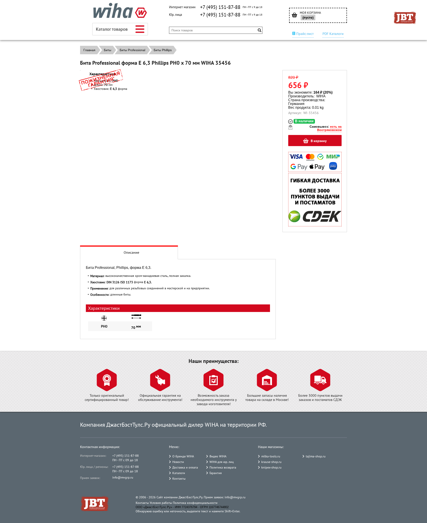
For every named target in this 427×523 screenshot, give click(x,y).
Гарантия (215, 473)
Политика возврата (222, 467)
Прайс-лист (305, 33)
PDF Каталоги (333, 33)
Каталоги (178, 473)
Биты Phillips (163, 50)
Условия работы (161, 503)
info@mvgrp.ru (122, 477)
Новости (178, 462)
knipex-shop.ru (271, 467)
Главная (89, 50)
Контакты (178, 479)
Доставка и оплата (185, 467)
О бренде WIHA (183, 456)
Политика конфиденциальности (195, 503)
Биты (107, 50)
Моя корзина (310, 13)
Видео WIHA (217, 456)
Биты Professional (132, 50)
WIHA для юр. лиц (221, 462)
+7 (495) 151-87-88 (220, 7)
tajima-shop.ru (316, 456)
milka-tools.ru (270, 456)
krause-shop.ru (271, 462)
